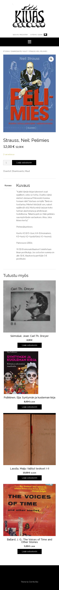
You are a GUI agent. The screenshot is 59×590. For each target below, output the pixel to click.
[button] (29, 42)
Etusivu (6, 51)
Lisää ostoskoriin (24, 162)
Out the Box (33, 582)
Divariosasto (16, 51)
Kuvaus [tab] (8, 185)
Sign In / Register (20, 35)
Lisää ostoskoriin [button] (29, 345)
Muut (25, 51)
